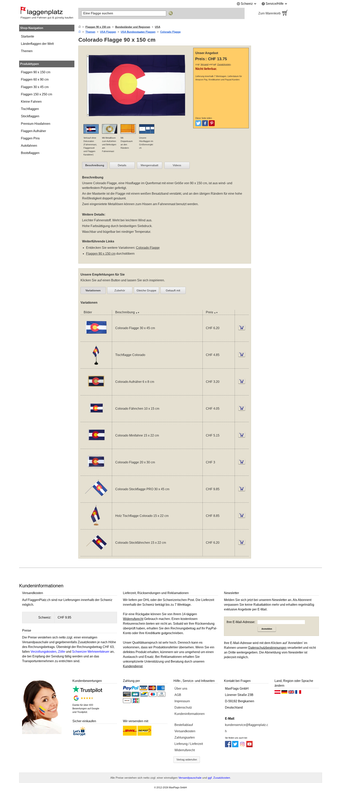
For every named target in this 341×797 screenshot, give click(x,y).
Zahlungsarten (184, 737)
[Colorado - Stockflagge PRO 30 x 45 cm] (96, 500)
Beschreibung (94, 165)
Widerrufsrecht (184, 750)
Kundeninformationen (189, 713)
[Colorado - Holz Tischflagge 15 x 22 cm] (96, 527)
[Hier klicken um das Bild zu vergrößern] (137, 121)
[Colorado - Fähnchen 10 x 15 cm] (96, 419)
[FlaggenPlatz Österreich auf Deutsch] (277, 693)
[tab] (94, 165)
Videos (177, 165)
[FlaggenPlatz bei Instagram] (242, 746)
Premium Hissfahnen (35, 123)
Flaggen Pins (30, 138)
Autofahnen (29, 145)
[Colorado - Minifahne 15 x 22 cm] (96, 446)
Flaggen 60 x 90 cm (35, 79)
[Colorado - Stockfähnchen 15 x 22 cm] (96, 553)
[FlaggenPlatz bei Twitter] (235, 746)
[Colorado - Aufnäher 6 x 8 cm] (96, 392)
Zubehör (119, 290)
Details (122, 165)
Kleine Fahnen (31, 101)
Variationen (93, 290)
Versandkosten (184, 731)
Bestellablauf (183, 725)
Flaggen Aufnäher (33, 131)
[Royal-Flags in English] (291, 693)
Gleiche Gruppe (146, 290)
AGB (177, 695)
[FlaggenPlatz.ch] (46, 13)
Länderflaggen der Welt (37, 43)
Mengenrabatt (149, 165)
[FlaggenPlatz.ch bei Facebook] (228, 746)
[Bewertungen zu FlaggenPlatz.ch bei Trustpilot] (87, 692)
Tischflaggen (30, 109)
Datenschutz (183, 707)
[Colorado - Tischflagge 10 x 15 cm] (96, 366)
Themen (27, 51)
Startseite (27, 36)
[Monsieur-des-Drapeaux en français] (298, 693)
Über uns (180, 688)
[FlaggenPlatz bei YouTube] (249, 746)
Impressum (182, 701)
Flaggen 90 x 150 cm (35, 72)
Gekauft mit (173, 290)
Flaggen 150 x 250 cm (36, 94)
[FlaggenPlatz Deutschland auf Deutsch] (284, 693)
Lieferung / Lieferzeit (188, 743)
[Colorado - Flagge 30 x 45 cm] (96, 339)
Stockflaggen (30, 116)
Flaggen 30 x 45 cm (35, 87)
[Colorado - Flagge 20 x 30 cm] (96, 473)
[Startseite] (79, 26)
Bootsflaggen (30, 153)
